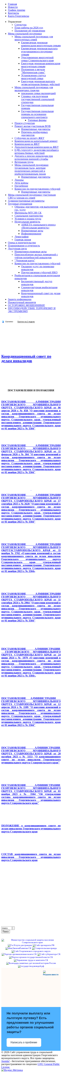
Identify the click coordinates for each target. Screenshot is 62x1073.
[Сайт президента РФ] (44, 945)
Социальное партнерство (29, 215)
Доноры (19, 179)
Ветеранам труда (24, 162)
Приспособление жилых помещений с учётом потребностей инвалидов (36, 256)
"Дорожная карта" (25, 260)
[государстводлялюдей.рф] (31, 966)
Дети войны (21, 182)
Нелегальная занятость (27, 221)
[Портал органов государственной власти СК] (31, 957)
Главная (12, 4)
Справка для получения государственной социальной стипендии (37, 99)
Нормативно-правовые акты (31, 251)
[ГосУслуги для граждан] (20, 945)
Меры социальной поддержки (25, 33)
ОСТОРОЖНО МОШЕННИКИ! (26, 305)
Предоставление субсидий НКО (39, 272)
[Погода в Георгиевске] (19, 318)
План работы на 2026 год (29, 27)
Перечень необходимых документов (34, 134)
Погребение (21, 185)
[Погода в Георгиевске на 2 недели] (26, 322)
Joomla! (5, 1061)
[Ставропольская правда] (44, 948)
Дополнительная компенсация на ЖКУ (37, 147)
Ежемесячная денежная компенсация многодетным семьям (41, 44)
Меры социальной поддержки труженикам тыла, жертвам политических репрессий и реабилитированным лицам (31, 169)
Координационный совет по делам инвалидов (26, 358)
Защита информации (19, 299)
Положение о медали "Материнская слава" (33, 71)
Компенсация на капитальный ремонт (36, 141)
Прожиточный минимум (22, 302)
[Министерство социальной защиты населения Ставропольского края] (31, 942)
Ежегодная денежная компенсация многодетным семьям (40, 65)
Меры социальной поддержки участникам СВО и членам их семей (32, 196)
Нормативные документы (35, 129)
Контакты (13, 13)
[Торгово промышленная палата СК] (19, 954)
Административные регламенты (26, 200)
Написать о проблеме (24, 1042)
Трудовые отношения (20, 203)
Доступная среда (17, 248)
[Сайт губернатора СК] (49, 954)
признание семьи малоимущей (38, 93)
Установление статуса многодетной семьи (33, 77)
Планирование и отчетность (24, 245)
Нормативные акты (32, 230)
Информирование (31, 233)
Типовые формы (37, 120)
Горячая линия (23, 239)
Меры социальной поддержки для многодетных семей (34, 38)
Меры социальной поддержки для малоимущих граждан (34, 89)
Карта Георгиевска (18, 16)
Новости (13, 7)
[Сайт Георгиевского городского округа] (31, 951)
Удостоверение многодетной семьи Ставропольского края (37, 59)
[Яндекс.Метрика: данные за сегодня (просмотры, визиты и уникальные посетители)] (12, 1070)
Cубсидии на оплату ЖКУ (29, 138)
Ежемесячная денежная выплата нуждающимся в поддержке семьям (39, 51)
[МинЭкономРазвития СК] (18, 948)
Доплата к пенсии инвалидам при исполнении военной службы (34, 157)
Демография (21, 236)
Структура (20, 24)
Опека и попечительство (22, 242)
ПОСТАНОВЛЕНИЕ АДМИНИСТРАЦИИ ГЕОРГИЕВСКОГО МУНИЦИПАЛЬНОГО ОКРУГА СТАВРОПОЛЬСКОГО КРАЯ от (31, 508)
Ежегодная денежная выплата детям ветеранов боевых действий (40, 83)
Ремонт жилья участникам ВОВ (33, 126)
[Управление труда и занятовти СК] (31, 960)
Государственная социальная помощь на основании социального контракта (37, 114)
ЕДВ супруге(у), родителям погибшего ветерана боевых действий (37, 151)
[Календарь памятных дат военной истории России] (31, 963)
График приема (16, 10)
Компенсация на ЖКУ (27, 144)
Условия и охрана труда (28, 218)
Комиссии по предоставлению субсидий (37, 188)
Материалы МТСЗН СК (28, 212)
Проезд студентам (25, 123)
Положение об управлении (30, 30)
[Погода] (7, 321)
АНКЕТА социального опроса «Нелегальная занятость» (38, 226)
